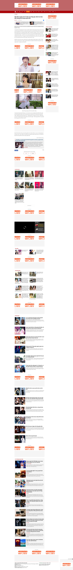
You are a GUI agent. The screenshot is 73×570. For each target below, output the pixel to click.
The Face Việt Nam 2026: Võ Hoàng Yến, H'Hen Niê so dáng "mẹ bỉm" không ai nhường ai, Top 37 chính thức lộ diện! (40, 252)
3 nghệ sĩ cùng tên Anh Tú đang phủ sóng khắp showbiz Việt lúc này (54, 96)
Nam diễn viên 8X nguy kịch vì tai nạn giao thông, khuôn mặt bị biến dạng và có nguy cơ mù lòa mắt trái (54, 54)
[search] (55, 11)
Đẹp (33, 11)
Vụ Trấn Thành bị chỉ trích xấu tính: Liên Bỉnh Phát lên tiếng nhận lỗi (54, 90)
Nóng (19, 11)
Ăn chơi (50, 11)
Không (33, 153)
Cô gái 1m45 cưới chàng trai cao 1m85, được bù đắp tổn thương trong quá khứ (39, 229)
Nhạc (31, 11)
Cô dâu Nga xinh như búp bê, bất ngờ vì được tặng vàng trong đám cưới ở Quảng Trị (39, 225)
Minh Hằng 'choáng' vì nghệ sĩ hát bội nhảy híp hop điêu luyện (39, 178)
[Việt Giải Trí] (15, 11)
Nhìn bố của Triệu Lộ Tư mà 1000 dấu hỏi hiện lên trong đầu (55, 79)
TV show (28, 11)
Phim (24, 11)
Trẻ (36, 11)
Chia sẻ (17, 150)
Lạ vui (39, 11)
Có (26, 153)
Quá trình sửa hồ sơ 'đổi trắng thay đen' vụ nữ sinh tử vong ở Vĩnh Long (25, 273)
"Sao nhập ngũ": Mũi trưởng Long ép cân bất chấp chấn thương (19, 179)
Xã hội (53, 11)
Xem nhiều (36, 222)
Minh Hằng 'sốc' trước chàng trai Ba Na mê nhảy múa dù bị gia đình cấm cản (39, 190)
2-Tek (44, 11)
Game (41, 11)
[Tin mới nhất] (17, 11)
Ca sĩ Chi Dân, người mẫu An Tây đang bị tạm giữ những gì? (54, 40)
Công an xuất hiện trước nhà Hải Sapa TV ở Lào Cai (39, 273)
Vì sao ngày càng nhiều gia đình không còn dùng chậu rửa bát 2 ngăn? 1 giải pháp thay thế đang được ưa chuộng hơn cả (39, 280)
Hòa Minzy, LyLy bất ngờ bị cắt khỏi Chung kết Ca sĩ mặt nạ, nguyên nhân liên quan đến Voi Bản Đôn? (29, 140)
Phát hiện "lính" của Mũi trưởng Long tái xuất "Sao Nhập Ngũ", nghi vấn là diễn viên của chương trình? (19, 201)
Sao (22, 11)
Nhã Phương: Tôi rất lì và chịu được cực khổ (19, 189)
